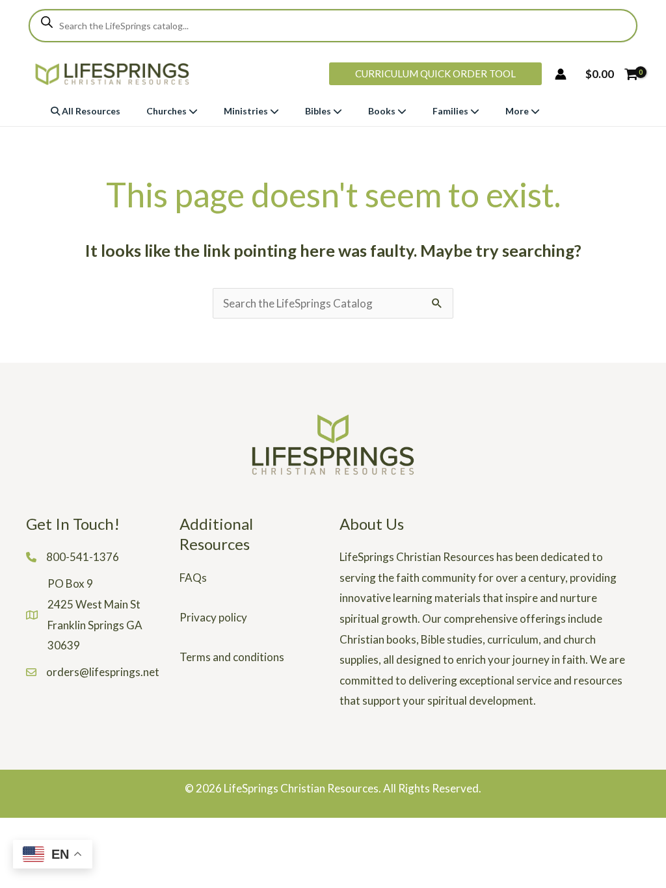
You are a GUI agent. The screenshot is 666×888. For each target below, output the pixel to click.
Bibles (319, 110)
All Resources (90, 110)
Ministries (247, 110)
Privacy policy (213, 617)
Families (451, 110)
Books (382, 110)
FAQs (193, 577)
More (518, 110)
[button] (435, 73)
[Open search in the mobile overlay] (333, 26)
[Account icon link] (560, 74)
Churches (167, 110)
